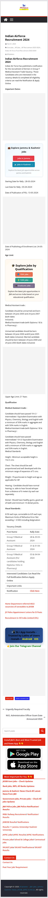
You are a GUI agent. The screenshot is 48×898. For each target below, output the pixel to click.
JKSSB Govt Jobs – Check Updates (18, 781)
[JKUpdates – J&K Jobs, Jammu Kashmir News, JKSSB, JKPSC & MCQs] (6, 20)
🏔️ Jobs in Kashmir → (23, 164)
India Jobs (9, 698)
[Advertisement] (24, 117)
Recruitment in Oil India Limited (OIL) (22, 618)
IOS (36, 639)
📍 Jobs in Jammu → (24, 158)
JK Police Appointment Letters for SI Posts (23, 612)
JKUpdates (10, 54)
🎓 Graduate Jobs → (24, 285)
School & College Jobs (23, 839)
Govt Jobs (10, 47)
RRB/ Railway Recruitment (14, 814)
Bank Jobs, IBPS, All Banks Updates (18, 786)
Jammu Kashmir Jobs (22, 698)
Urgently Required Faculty (18, 709)
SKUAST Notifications (24, 847)
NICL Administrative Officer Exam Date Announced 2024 (24, 717)
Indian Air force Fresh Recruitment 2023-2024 (20, 51)
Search (42, 731)
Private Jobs (8, 839)
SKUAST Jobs (8, 847)
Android (27, 639)
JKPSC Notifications (35, 834)
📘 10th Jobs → (24, 274)
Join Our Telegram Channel (25, 646)
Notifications (23, 822)
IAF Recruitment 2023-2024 (31, 47)
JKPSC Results (19, 834)
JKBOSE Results (9, 822)
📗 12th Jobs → (24, 280)
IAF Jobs (17, 47)
